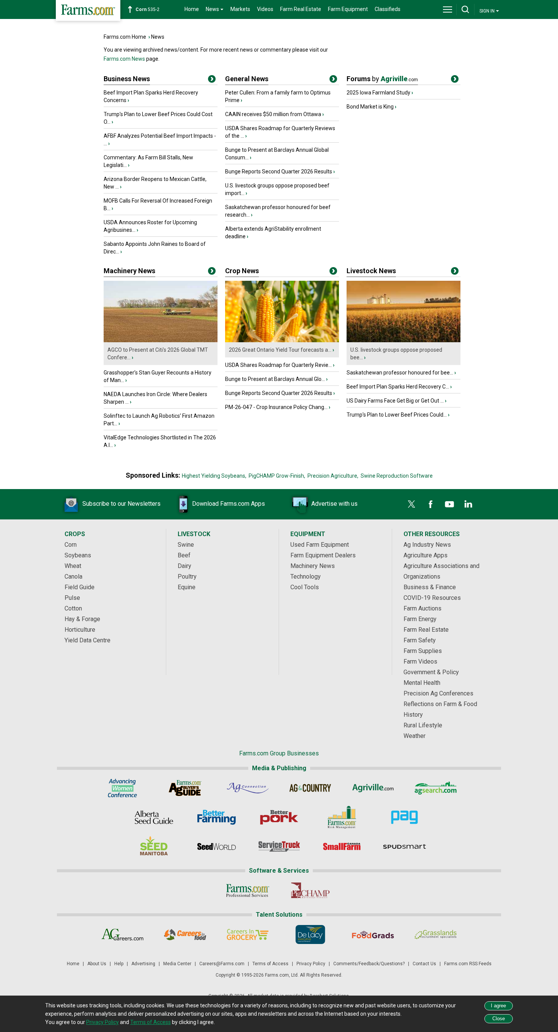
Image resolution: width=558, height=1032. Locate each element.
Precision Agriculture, (332, 476)
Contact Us (424, 963)
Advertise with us (334, 503)
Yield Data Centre (87, 640)
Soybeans (78, 555)
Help (118, 963)
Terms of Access (270, 963)
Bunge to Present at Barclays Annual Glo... (275, 379)
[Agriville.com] (373, 788)
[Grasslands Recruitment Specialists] (435, 934)
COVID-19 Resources (432, 597)
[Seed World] (216, 846)
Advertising (143, 963)
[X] (411, 504)
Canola (73, 576)
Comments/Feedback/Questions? (369, 963)
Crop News (242, 271)
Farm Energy (420, 619)
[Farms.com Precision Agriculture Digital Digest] (404, 817)
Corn (71, 544)
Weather (415, 735)
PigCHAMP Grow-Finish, (277, 476)
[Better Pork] (279, 817)
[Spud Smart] (404, 846)
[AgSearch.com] (435, 788)
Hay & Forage (82, 619)
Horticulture (80, 629)
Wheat (73, 565)
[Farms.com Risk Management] (342, 817)
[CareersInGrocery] (247, 934)
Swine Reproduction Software (397, 476)
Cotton (73, 608)
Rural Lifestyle (423, 725)
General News (246, 79)
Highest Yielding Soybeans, (214, 476)
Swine (186, 544)
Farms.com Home (125, 37)
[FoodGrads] (373, 934)
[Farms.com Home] (88, 10)
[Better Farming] (216, 817)
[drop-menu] (447, 9)
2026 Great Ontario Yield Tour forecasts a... (280, 350)
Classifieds (387, 9)
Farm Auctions (422, 608)
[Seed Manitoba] (154, 846)
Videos (265, 9)
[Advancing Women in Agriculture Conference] (122, 788)
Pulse (72, 597)
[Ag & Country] (310, 788)
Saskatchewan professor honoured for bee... (400, 373)
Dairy (184, 565)
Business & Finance (430, 587)
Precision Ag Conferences (438, 693)
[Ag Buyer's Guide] (185, 788)
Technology (305, 576)
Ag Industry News (427, 544)
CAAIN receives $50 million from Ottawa (273, 114)
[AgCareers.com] (122, 934)
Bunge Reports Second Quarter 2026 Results (278, 171)
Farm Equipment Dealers (323, 555)
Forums (382, 79)
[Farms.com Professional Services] (247, 890)
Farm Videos (420, 661)
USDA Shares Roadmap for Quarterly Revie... (278, 365)
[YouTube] (449, 504)
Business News (127, 79)
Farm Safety (420, 640)
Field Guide (80, 587)
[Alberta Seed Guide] (154, 817)
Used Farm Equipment (319, 544)
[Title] (212, 80)
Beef (184, 555)
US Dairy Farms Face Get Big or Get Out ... (395, 401)
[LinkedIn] (468, 504)
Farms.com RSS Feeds (468, 963)
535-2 (147, 9)
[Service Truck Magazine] (279, 846)
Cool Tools (304, 587)
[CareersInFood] (185, 934)
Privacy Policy (310, 963)
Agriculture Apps (426, 555)
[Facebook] (430, 504)
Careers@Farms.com (221, 963)
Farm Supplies (423, 650)
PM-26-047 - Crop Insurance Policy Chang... (276, 407)
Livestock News (371, 271)
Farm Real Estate (300, 9)
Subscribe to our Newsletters (121, 503)
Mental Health (422, 682)
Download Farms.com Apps (228, 503)
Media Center (177, 963)
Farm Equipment (348, 9)
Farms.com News (124, 59)
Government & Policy (431, 672)
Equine (186, 587)
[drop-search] (465, 9)
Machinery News (129, 271)
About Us (96, 963)
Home (191, 9)
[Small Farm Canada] (342, 846)
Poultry (187, 576)
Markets (240, 9)
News (157, 37)
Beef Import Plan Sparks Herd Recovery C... (398, 387)
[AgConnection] (247, 788)
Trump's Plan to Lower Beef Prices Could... (397, 415)
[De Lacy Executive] (310, 934)
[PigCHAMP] (310, 890)
